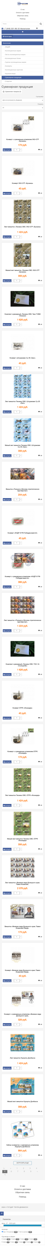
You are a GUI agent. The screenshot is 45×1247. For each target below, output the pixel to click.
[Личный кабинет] (36, 28)
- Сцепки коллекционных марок (14, 62)
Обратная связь (22, 16)
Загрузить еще (22, 1163)
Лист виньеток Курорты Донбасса (22, 1058)
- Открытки (7, 81)
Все (4, 1232)
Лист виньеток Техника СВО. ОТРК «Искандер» (22, 795)
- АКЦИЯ (6, 47)
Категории (8, 36)
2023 (33, 1239)
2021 (14, 1242)
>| (5, 1175)
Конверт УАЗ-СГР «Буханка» (22, 183)
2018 (37, 1242)
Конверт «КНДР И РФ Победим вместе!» (22, 533)
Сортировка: (39, 96)
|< (4, 1168)
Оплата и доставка (22, 12)
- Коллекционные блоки (12, 58)
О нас (23, 9)
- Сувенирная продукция (12, 77)
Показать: (40, 104)
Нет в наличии (25, 1232)
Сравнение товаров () (13, 91)
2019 (29, 1242)
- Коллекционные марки (12, 51)
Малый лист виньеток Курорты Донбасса (22, 1101)
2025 (15, 1239)
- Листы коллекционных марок (14, 54)
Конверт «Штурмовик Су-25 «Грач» (22, 358)
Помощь (23, 19)
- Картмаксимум (9, 73)
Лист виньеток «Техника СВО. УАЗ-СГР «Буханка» (22, 227)
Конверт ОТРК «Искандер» (22, 708)
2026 (6, 1239)
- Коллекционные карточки (13, 70)
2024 (24, 1239)
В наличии (12, 1232)
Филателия (7, 43)
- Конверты (7, 66)
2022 (6, 1242)
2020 (22, 1242)
